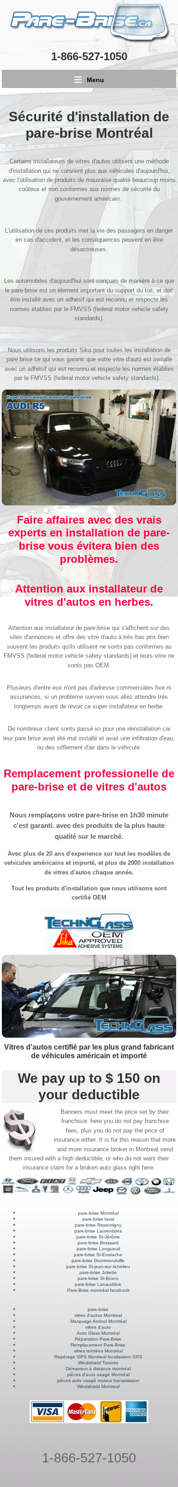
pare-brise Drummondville (98, 1260)
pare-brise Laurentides (98, 1230)
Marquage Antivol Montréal (98, 1321)
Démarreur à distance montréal (98, 1368)
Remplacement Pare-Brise (98, 1344)
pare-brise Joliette (98, 1272)
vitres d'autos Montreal (98, 1315)
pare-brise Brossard (98, 1242)
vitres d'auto (98, 1327)
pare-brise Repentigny (98, 1224)
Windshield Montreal (98, 1386)
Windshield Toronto (98, 1362)
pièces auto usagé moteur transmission (98, 1380)
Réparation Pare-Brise (98, 1338)
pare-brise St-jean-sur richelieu (98, 1266)
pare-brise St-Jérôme (98, 1236)
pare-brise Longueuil (98, 1248)
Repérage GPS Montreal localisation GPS (98, 1356)
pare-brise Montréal (98, 1213)
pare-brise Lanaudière (98, 1284)
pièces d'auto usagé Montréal (98, 1374)
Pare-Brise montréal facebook (98, 1290)
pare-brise (98, 1309)
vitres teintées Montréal (98, 1350)
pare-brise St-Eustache (98, 1254)
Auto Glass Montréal (98, 1333)
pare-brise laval (98, 1219)
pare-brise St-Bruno (98, 1278)
